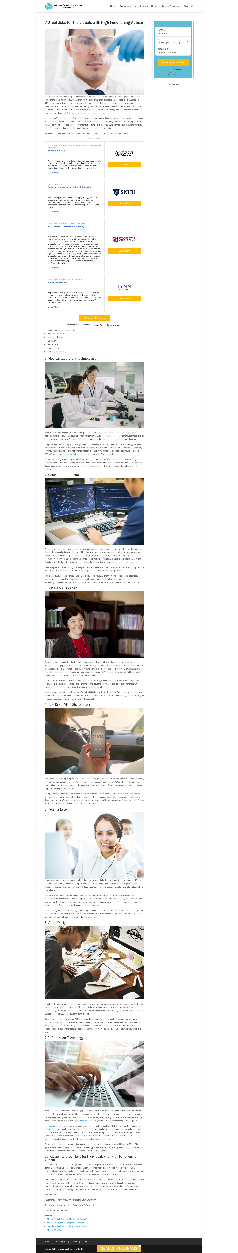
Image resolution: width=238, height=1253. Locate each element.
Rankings (124, 6)
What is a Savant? (55, 1230)
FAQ (186, 6)
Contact (87, 1241)
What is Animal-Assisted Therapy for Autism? (67, 1219)
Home (113, 6)
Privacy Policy (62, 1241)
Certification (141, 6)
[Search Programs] (119, 1251)
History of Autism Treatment (165, 6)
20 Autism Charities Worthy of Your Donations (67, 1226)
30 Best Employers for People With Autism (65, 1222)
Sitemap (76, 1241)
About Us (49, 1241)
